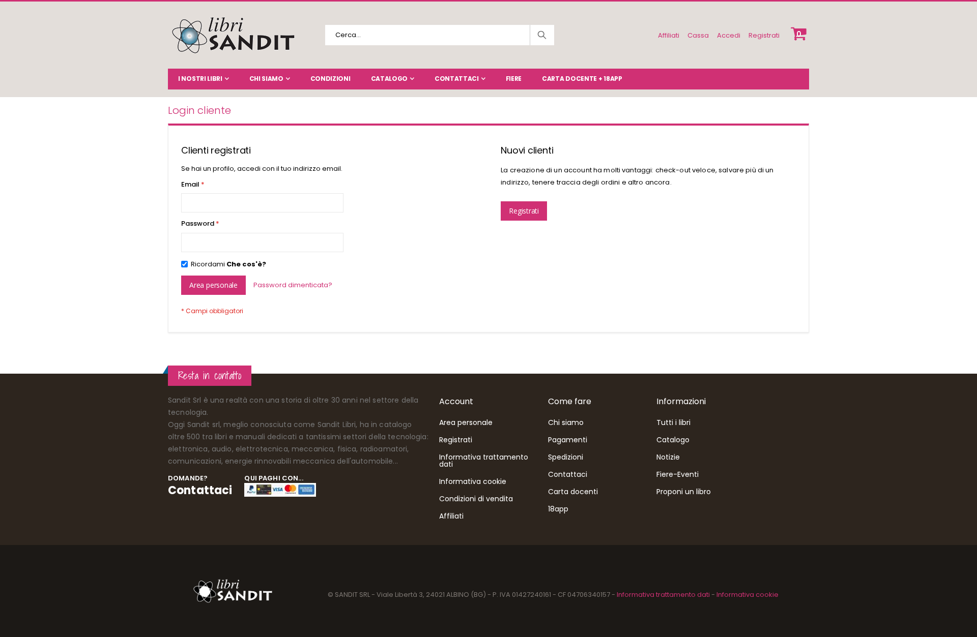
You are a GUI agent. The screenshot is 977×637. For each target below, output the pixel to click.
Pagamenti (567, 440)
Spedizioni (565, 457)
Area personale (466, 422)
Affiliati (668, 35)
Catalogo (389, 78)
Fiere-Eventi (677, 474)
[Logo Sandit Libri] (232, 35)
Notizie (668, 457)
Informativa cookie (472, 481)
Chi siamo (266, 78)
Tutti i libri (673, 422)
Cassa (698, 35)
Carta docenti (573, 492)
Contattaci (457, 78)
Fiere (514, 78)
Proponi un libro (683, 492)
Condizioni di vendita (476, 499)
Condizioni (330, 78)
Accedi (728, 35)
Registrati (764, 35)
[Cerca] (541, 35)
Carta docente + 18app (582, 78)
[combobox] (439, 35)
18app (558, 509)
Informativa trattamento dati (483, 460)
